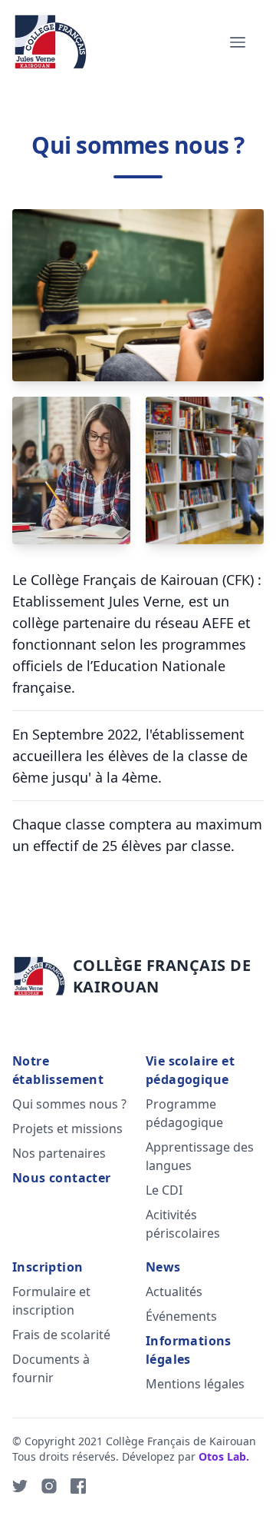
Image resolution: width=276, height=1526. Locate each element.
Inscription (47, 1266)
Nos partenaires (59, 1153)
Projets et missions (67, 1128)
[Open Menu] (237, 42)
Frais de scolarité (61, 1334)
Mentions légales (195, 1383)
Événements (181, 1316)
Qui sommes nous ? (69, 1103)
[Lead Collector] (50, 42)
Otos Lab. (224, 1456)
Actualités (174, 1291)
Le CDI (164, 1190)
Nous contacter (61, 1177)
